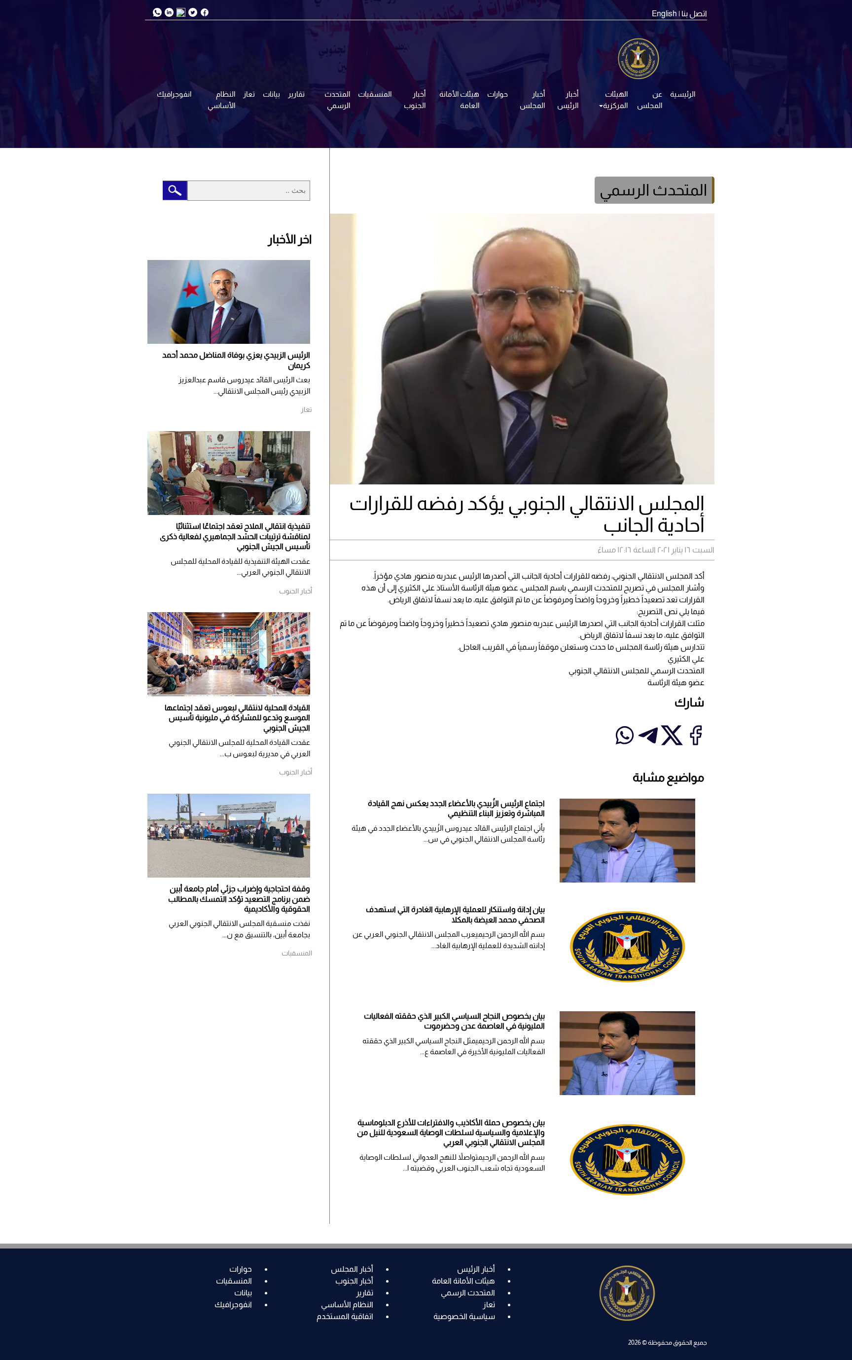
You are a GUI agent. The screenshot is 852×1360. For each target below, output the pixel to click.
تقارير (296, 94)
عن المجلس (649, 100)
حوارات (497, 94)
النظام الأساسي (221, 100)
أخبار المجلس (532, 100)
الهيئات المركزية (615, 100)
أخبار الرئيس (567, 100)
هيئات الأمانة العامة (459, 100)
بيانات (271, 94)
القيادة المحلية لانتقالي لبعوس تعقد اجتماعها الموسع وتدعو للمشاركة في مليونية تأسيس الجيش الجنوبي (237, 717)
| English (666, 13)
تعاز (249, 94)
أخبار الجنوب (415, 100)
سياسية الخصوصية (464, 1316)
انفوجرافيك (174, 94)
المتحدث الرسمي (337, 100)
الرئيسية (682, 94)
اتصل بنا (694, 13)
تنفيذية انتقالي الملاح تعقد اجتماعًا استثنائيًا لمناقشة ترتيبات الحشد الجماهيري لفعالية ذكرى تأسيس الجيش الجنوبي (235, 536)
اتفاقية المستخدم (345, 1316)
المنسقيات (374, 94)
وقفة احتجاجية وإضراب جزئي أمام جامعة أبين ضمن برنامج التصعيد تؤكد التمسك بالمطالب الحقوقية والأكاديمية (239, 898)
